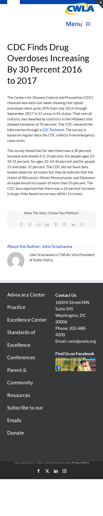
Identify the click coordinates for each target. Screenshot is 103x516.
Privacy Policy (80, 462)
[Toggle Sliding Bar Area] (98, 4)
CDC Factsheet (53, 130)
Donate (15, 433)
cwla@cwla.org (82, 341)
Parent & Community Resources (20, 382)
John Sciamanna (57, 246)
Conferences (21, 357)
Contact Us (65, 295)
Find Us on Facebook (74, 353)
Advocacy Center (26, 294)
